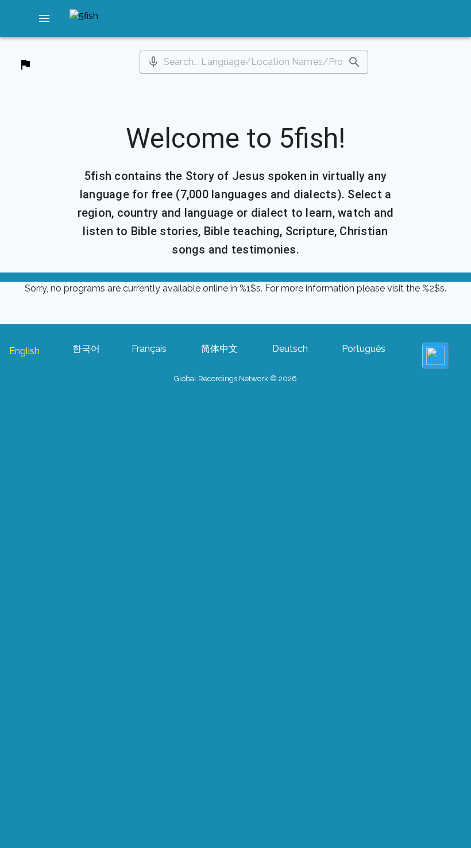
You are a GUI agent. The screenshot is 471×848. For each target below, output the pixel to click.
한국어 (86, 348)
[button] (44, 18)
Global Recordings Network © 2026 (235, 378)
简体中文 (219, 348)
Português (363, 348)
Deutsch (290, 348)
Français (149, 348)
